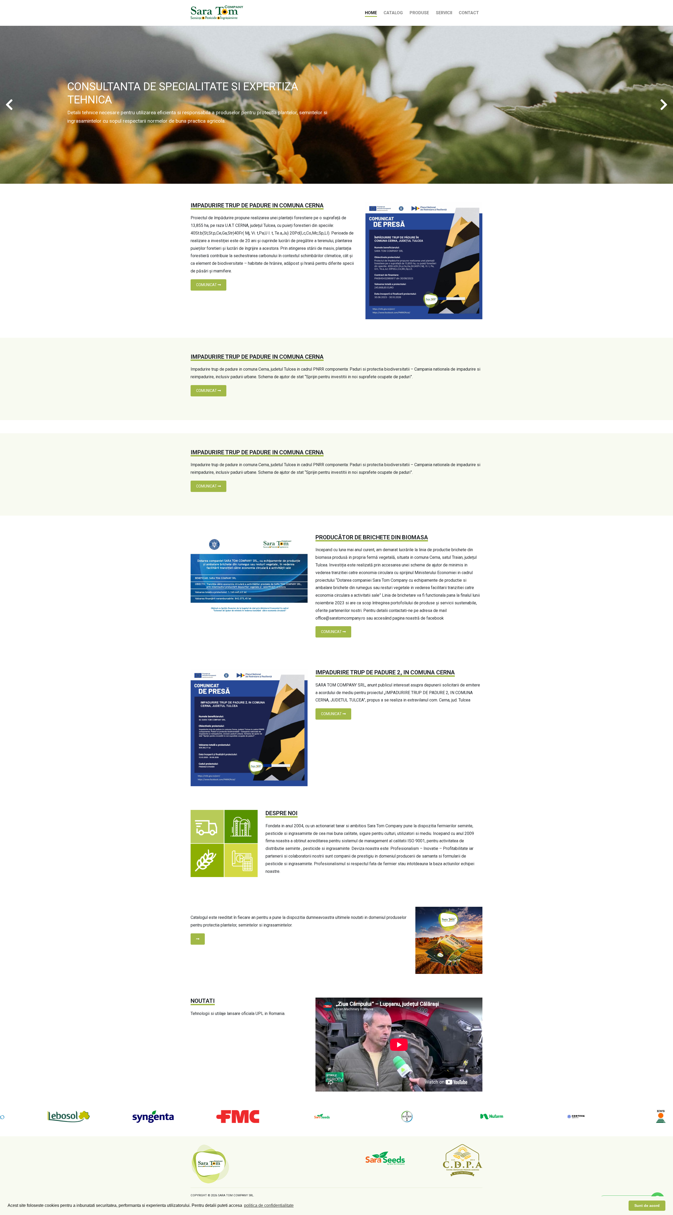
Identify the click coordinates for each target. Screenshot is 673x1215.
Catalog (393, 12)
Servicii (444, 12)
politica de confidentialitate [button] (269, 1205)
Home (371, 12)
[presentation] (9, 104)
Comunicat (207, 285)
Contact (469, 12)
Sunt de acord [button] (647, 1205)
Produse (419, 12)
